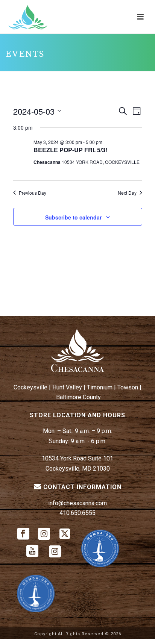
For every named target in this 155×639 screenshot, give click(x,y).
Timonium (99, 387)
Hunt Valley (67, 387)
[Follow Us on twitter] (65, 534)
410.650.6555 (77, 512)
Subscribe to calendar (73, 217)
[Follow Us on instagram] (44, 534)
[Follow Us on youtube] (32, 551)
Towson (127, 387)
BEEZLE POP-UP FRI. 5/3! (70, 149)
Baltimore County (78, 397)
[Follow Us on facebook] (23, 534)
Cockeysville (30, 387)
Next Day (127, 193)
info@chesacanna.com (77, 503)
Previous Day (32, 193)
